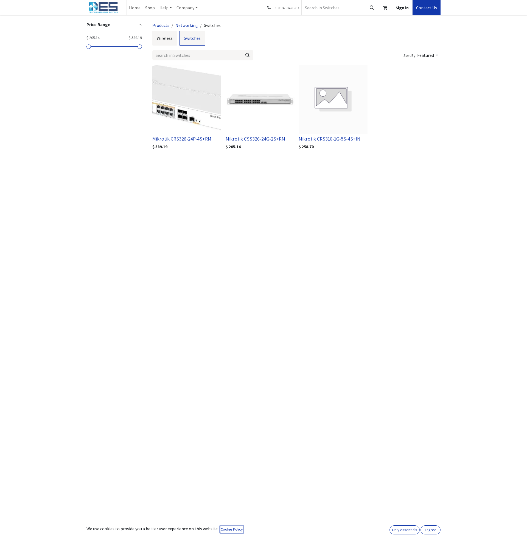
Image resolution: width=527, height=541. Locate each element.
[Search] (372, 7)
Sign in (402, 7)
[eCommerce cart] (385, 7)
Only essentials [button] (404, 529)
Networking (186, 25)
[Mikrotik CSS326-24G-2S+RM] (260, 99)
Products (160, 25)
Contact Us (426, 7)
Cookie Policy (232, 529)
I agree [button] (430, 529)
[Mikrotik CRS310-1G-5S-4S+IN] (333, 99)
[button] (421, 55)
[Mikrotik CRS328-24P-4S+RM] (186, 99)
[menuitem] (135, 7)
